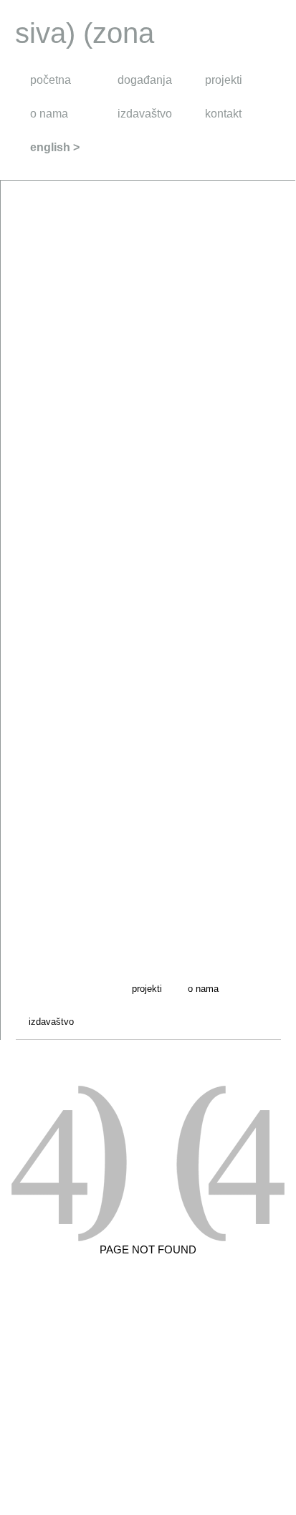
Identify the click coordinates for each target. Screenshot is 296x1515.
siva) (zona (84, 33)
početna (50, 80)
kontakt (223, 113)
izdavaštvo (145, 113)
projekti (223, 80)
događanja (145, 80)
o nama (49, 113)
